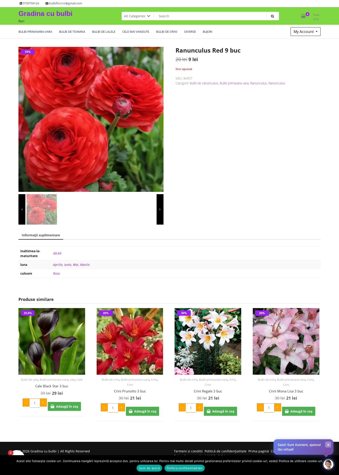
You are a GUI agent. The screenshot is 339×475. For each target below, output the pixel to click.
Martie (85, 264)
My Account (304, 31)
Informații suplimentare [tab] (41, 235)
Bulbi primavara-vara (234, 83)
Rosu (56, 273)
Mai (75, 264)
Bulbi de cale (29, 379)
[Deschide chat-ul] (328, 464)
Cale (80, 379)
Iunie (67, 264)
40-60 (57, 253)
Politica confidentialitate (185, 468)
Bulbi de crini (110, 379)
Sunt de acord (149, 468)
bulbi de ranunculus (204, 83)
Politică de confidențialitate (226, 451)
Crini (154, 379)
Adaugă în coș (67, 406)
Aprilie (57, 264)
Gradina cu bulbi (45, 13)
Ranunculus (258, 83)
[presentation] (21, 209)
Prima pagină (258, 451)
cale (72, 379)
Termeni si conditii (188, 451)
